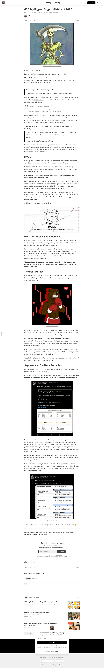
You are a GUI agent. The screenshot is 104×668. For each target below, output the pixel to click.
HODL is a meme (30, 181)
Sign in (99, 3)
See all (27, 633)
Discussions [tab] (36, 597)
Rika (29, 15)
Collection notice (60, 657)
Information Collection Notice (51, 647)
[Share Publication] (85, 2)
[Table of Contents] (2, 334)
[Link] (22, 156)
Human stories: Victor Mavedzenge (36, 612)
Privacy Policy (63, 647)
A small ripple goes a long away (32, 614)
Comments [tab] (28, 578)
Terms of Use (59, 645)
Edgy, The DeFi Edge (52, 520)
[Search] (81, 2)
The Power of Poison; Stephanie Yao (52, 66)
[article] (52, 605)
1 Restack (34, 562)
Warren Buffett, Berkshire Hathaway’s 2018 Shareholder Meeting (50, 94)
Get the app (59, 661)
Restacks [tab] (34, 578)
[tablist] (30, 578)
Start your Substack (48, 661)
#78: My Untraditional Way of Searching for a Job (41, 602)
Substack (44, 664)
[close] (66, 626)
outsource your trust (45, 449)
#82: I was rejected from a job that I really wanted (41, 623)
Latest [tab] (30, 597)
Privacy (49, 657)
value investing (38, 100)
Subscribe (91, 3)
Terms (53, 657)
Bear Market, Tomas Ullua (52, 326)
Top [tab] (26, 597)
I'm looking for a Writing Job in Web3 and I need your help (39, 604)
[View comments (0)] (31, 20)
